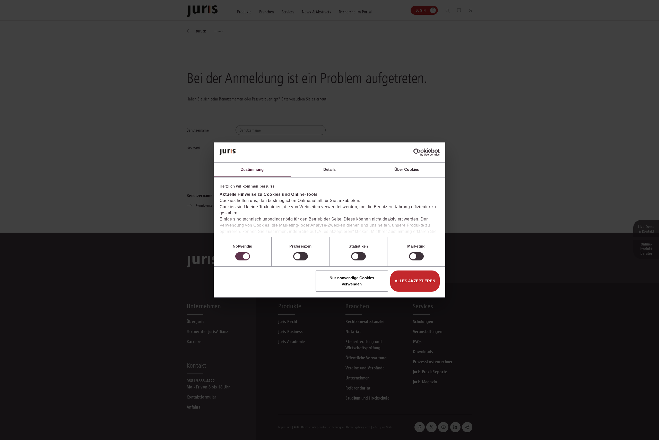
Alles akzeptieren (415, 281)
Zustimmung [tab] (252, 169)
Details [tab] (329, 169)
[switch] (300, 256)
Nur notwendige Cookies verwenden (352, 281)
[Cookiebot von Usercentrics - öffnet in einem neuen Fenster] (417, 152)
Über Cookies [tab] (406, 169)
